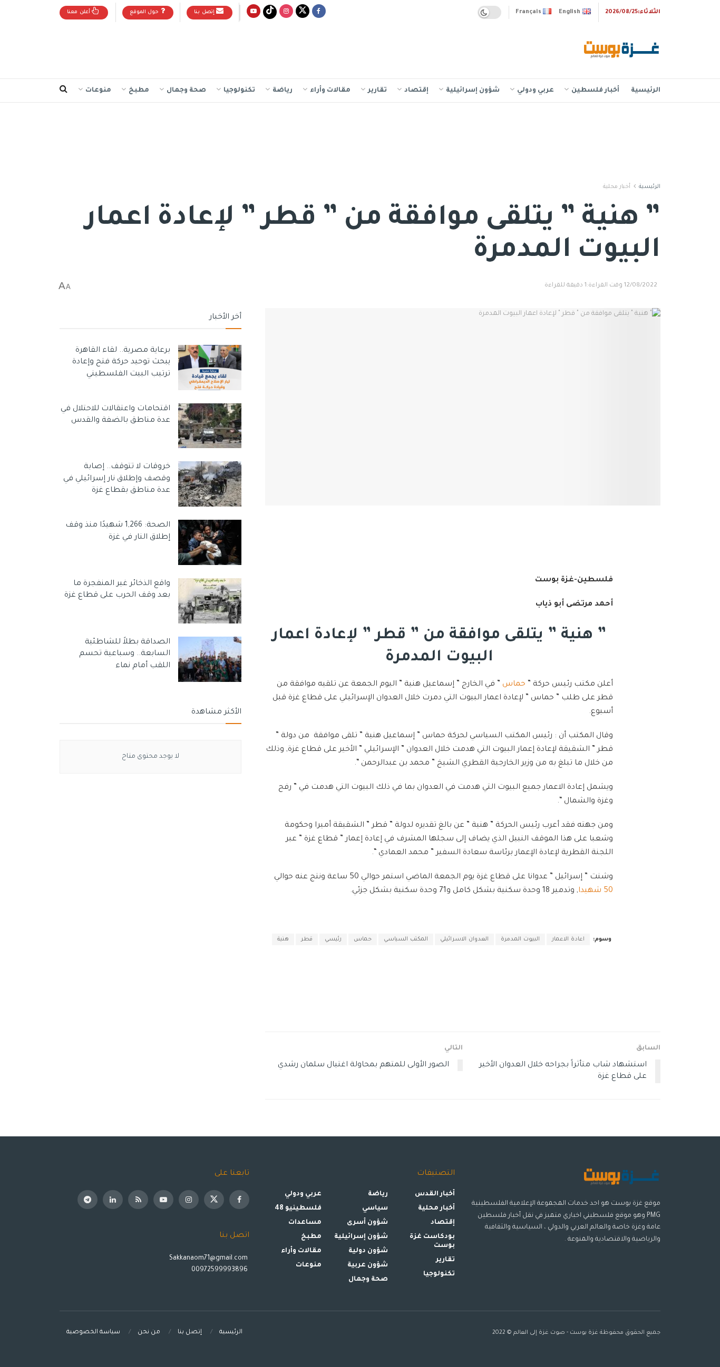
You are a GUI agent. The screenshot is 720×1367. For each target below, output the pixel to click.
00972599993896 (220, 1270)
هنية (283, 939)
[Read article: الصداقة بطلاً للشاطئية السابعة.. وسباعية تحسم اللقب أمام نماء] (209, 659)
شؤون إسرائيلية (473, 90)
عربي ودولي (535, 90)
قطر (307, 939)
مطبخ (139, 90)
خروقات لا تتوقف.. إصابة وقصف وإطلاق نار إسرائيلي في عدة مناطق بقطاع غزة (116, 479)
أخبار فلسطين (595, 90)
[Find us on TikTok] (270, 12)
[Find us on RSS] (138, 1199)
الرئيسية (645, 90)
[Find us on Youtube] (253, 12)
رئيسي (333, 939)
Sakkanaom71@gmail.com (208, 1258)
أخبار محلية (616, 187)
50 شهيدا (595, 891)
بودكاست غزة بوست (432, 1241)
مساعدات (305, 1222)
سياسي (375, 1208)
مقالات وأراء (330, 90)
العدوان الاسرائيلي (464, 939)
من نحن (149, 1332)
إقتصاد (416, 90)
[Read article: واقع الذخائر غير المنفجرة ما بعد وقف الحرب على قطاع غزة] (209, 600)
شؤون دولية (368, 1251)
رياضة (283, 90)
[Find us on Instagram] (286, 12)
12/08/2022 (640, 285)
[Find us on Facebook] (319, 12)
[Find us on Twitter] (302, 12)
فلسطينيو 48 (298, 1208)
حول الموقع (145, 12)
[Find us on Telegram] (87, 1199)
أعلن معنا (79, 12)
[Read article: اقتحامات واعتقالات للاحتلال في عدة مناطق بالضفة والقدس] (209, 426)
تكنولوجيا (239, 90)
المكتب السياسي (406, 939)
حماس (514, 684)
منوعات (98, 90)
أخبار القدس (435, 1194)
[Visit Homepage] (622, 51)
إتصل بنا (205, 12)
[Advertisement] (251, 48)
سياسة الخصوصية (93, 1332)
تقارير (377, 90)
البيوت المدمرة (520, 939)
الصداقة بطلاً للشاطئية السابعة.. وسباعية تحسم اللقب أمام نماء (124, 654)
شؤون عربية (367, 1265)
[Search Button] (63, 90)
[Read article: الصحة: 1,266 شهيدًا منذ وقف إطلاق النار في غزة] (209, 542)
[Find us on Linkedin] (113, 1199)
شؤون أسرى (367, 1222)
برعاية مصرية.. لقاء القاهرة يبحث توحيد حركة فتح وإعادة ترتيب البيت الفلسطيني (121, 362)
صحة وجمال (186, 90)
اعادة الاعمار (568, 939)
